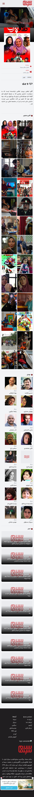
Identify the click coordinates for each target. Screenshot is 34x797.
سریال (14, 722)
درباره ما (29, 719)
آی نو (15, 734)
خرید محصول (9, 788)
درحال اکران (28, 728)
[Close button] (33, 778)
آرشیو (30, 725)
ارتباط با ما (29, 722)
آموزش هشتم (12, 737)
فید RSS (13, 731)
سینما (14, 719)
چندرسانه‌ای (13, 728)
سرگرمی (14, 725)
